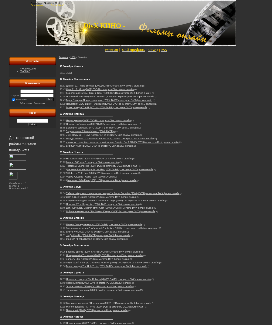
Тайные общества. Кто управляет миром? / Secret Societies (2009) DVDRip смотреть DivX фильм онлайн (122, 193)
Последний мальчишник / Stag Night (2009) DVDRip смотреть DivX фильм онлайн (110, 104)
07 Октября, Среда (70, 186)
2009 (72, 57)
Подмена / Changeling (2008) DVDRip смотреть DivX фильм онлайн (102, 166)
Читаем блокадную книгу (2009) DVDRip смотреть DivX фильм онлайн (104, 224)
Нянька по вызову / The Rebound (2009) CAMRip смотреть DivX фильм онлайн (108, 279)
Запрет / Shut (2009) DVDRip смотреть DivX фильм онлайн (97, 259)
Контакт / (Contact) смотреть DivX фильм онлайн (92, 162)
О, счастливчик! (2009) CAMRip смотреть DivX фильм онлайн (99, 286)
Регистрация (39, 103)
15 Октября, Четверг (71, 66)
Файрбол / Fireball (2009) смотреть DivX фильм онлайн (95, 239)
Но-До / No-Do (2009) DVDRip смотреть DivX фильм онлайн (98, 235)
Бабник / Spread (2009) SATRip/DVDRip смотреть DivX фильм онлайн (103, 251)
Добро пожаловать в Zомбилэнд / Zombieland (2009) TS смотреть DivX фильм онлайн (112, 228)
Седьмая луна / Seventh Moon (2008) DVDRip (90, 131)
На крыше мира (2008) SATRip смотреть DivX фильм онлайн (99, 158)
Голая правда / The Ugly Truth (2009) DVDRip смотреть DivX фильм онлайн (106, 107)
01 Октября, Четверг (71, 316)
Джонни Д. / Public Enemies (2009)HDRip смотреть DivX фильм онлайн (104, 85)
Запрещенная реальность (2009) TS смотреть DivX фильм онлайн (102, 127)
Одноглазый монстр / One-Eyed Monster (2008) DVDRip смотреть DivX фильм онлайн (112, 262)
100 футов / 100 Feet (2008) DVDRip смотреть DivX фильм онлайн (101, 173)
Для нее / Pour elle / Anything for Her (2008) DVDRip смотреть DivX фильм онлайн (109, 169)
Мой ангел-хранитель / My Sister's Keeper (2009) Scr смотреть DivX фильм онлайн (110, 211)
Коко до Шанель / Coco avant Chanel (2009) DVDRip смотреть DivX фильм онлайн (110, 138)
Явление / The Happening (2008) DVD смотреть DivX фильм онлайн (102, 204)
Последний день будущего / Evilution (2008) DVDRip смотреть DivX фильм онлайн (110, 96)
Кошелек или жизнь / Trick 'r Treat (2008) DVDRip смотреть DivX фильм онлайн (108, 93)
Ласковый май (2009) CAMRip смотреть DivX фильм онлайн (98, 283)
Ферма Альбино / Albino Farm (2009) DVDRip (90, 176)
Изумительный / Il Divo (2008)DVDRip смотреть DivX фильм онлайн (102, 135)
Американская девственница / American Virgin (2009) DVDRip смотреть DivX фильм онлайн (115, 200)
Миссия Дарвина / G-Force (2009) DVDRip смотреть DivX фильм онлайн (105, 306)
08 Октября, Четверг (71, 152)
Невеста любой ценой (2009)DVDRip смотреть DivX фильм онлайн (102, 124)
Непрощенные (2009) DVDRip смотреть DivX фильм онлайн (98, 120)
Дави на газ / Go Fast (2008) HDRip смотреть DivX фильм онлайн (101, 180)
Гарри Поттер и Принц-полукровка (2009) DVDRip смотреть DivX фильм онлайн (109, 100)
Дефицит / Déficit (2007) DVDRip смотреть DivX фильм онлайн (99, 145)
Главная (63, 57)
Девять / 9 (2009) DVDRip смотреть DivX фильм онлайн (96, 231)
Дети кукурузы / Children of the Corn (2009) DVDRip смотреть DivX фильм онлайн (109, 208)
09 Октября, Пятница (72, 114)
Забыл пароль (26, 103)
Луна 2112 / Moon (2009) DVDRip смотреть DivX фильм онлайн (100, 89)
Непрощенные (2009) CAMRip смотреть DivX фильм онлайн (98, 323)
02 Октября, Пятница (72, 296)
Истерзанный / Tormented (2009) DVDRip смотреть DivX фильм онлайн (104, 255)
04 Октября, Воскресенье (74, 245)
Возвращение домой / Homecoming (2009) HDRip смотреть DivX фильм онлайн (108, 303)
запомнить (21, 99)
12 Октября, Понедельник (75, 79)
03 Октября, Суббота (72, 272)
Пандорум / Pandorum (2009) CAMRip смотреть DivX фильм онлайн (102, 290)
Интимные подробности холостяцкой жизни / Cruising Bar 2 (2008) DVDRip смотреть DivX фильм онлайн (122, 142)
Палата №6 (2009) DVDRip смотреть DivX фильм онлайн (97, 310)
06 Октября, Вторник (72, 218)
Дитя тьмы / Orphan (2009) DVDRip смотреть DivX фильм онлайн (101, 197)
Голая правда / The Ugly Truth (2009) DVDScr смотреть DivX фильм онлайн (106, 266)
